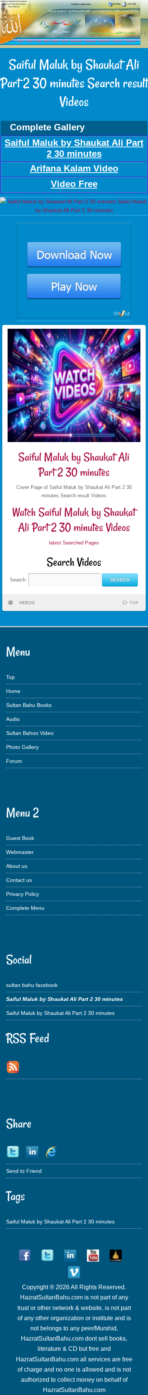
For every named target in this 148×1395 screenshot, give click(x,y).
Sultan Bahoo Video (30, 733)
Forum (14, 761)
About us (16, 866)
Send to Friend (24, 1171)
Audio (13, 719)
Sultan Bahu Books (29, 705)
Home (13, 691)
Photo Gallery (22, 747)
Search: (19, 580)
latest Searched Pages (74, 543)
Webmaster (20, 852)
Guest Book (20, 838)
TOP (133, 602)
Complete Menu (25, 908)
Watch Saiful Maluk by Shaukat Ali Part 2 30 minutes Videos (73, 519)
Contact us (19, 880)
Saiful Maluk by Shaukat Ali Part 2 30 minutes (73, 464)
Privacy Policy (22, 894)
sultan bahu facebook (32, 985)
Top (10, 677)
